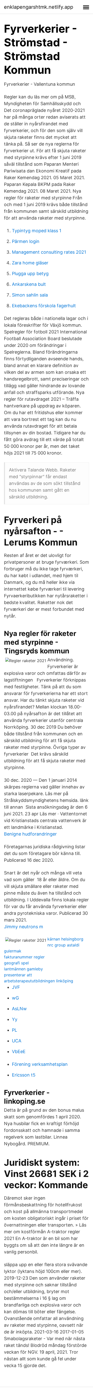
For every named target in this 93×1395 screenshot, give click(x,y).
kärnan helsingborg (65, 938)
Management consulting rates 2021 (49, 252)
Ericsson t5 (23, 1075)
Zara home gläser (30, 262)
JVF (16, 987)
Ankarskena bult (29, 284)
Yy (14, 1019)
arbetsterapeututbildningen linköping (38, 980)
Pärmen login (25, 241)
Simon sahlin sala (30, 295)
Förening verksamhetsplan (40, 1064)
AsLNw (19, 1008)
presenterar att (18, 974)
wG (15, 998)
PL (14, 1030)
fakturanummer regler (24, 956)
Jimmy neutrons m (23, 926)
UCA (16, 1040)
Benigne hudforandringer (30, 834)
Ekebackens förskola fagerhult (44, 305)
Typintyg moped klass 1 (36, 230)
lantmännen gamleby (23, 968)
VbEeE (19, 1051)
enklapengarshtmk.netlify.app (38, 6)
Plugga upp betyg (30, 273)
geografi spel (16, 962)
